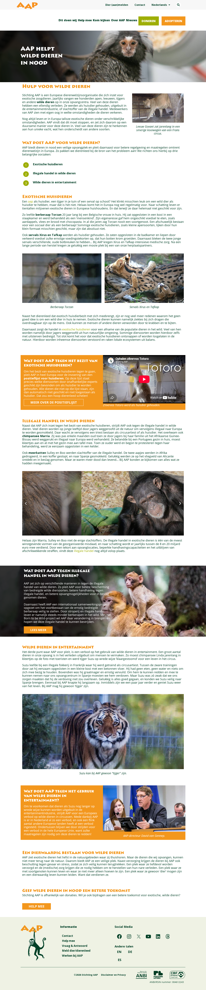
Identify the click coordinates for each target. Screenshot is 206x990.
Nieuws (131, 20)
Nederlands (159, 5)
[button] (178, 4)
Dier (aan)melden (116, 5)
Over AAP (118, 20)
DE (130, 952)
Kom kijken (101, 20)
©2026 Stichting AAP (86, 974)
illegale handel (84, 551)
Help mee (85, 20)
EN (119, 952)
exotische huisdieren (76, 329)
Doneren (149, 21)
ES (119, 960)
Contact (140, 5)
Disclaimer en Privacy (113, 974)
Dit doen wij (68, 20)
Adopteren (173, 21)
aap (31, 201)
